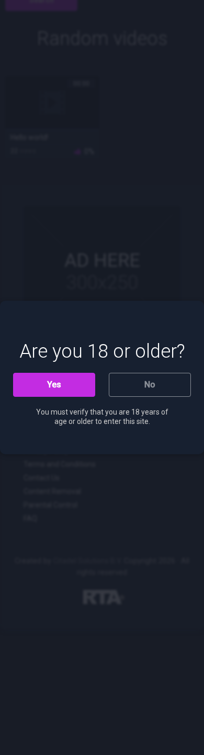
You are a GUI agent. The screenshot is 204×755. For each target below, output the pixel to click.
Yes (54, 385)
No (149, 385)
